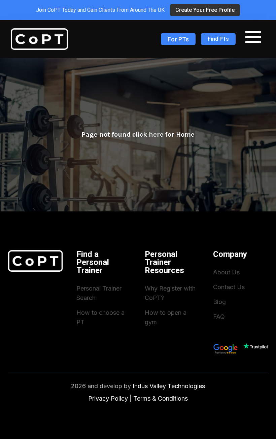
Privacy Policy (108, 398)
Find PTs (218, 39)
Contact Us (229, 287)
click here (148, 134)
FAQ (219, 316)
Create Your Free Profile (205, 10)
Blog (219, 301)
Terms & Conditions (160, 398)
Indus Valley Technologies (169, 386)
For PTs (178, 39)
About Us (226, 272)
